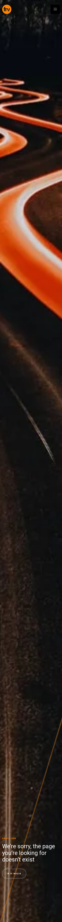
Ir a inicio (14, 873)
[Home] (6, 9)
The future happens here (3, 461)
